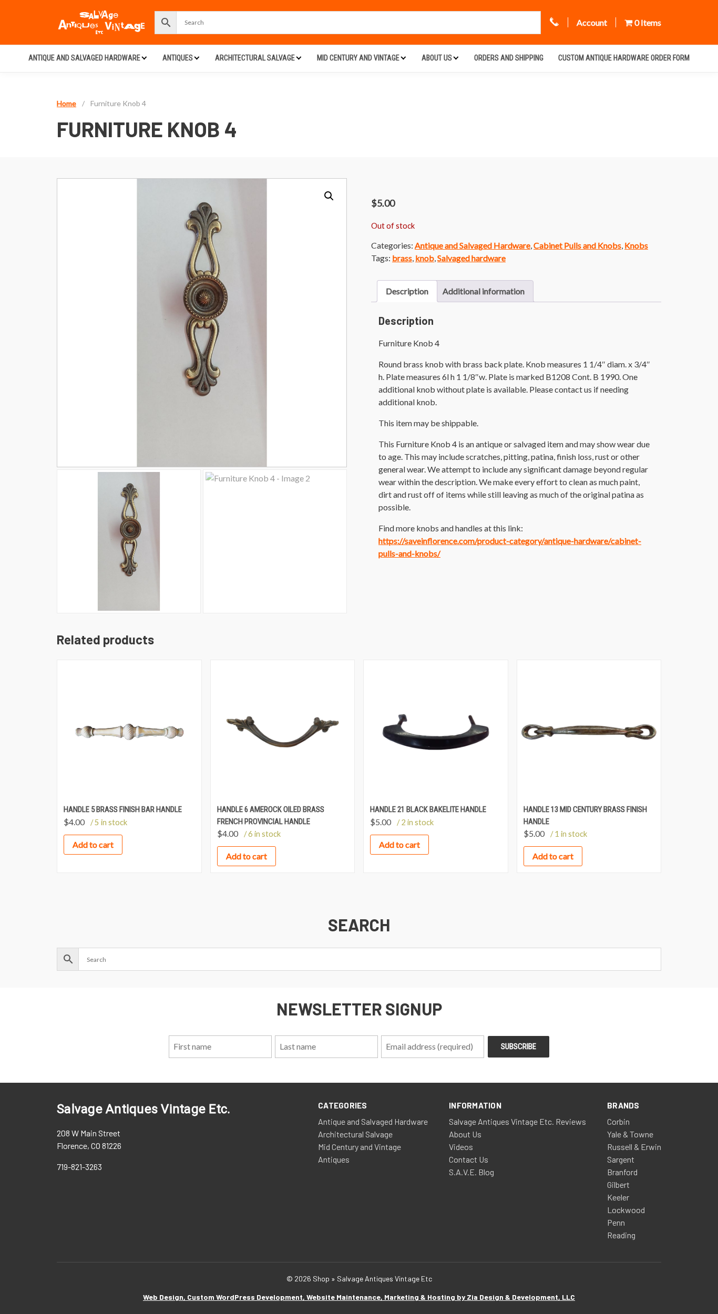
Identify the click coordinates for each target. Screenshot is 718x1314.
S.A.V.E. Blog (471, 1172)
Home (66, 103)
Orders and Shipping (508, 58)
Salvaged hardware (471, 258)
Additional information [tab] (484, 291)
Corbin (618, 1121)
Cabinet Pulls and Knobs (577, 245)
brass (402, 258)
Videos (461, 1147)
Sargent (620, 1159)
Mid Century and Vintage (358, 58)
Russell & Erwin (634, 1147)
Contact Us (468, 1159)
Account (592, 22)
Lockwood (626, 1210)
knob (424, 258)
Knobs (636, 245)
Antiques (177, 58)
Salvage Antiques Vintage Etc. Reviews (517, 1121)
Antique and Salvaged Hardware (84, 58)
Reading (621, 1235)
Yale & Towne (630, 1134)
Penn (616, 1222)
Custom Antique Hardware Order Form (624, 58)
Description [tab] (407, 291)
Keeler (618, 1197)
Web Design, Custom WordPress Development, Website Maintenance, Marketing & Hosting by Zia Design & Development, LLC (359, 1296)
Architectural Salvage (255, 58)
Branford (622, 1172)
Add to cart (93, 844)
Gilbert (618, 1184)
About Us (437, 58)
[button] (329, 196)
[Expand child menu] (144, 57)
